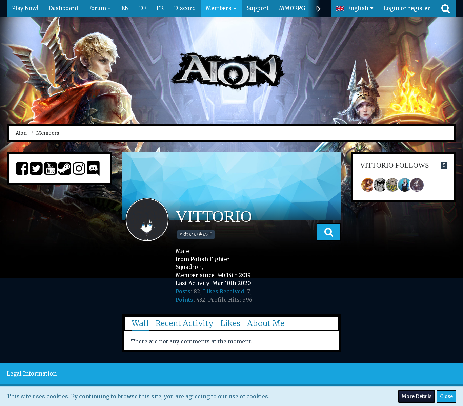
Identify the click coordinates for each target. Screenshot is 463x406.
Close (446, 396)
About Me (265, 323)
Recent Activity (185, 323)
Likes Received (223, 291)
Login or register (406, 8)
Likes (230, 323)
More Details (416, 396)
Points (184, 299)
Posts (183, 291)
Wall (140, 323)
